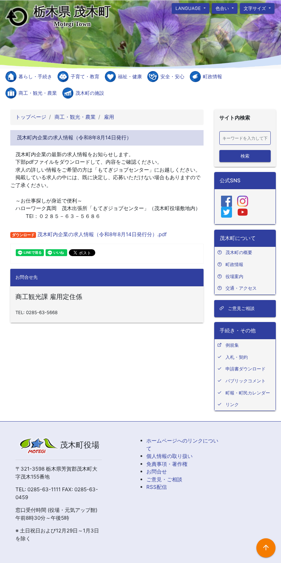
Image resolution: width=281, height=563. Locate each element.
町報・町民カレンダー (247, 392)
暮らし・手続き (35, 76)
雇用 (108, 117)
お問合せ (156, 471)
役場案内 (234, 276)
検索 (245, 155)
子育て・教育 (85, 76)
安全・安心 (172, 76)
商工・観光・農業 (38, 93)
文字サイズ (256, 8)
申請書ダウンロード (245, 368)
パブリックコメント (245, 380)
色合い (223, 8)
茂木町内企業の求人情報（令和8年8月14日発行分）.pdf (101, 234)
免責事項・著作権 (166, 464)
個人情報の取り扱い (169, 456)
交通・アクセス (241, 288)
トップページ (30, 117)
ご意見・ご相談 (164, 479)
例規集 (232, 345)
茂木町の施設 (89, 93)
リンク (232, 404)
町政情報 (212, 76)
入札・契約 (236, 357)
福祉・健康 (130, 76)
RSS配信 (156, 487)
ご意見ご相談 (241, 308)
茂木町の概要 (238, 252)
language (188, 8)
